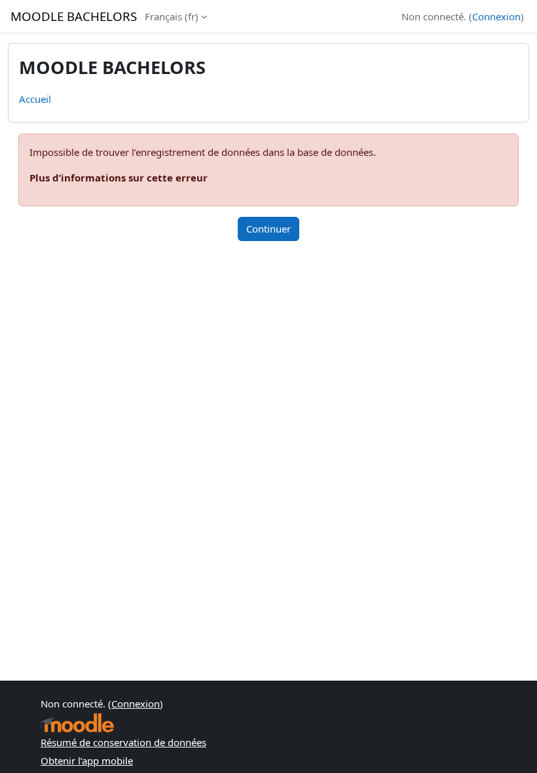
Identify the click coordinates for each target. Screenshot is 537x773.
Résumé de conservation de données (123, 742)
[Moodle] (77, 723)
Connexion (496, 16)
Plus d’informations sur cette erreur (118, 177)
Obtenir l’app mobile (87, 760)
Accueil (35, 98)
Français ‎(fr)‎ (171, 16)
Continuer (268, 228)
